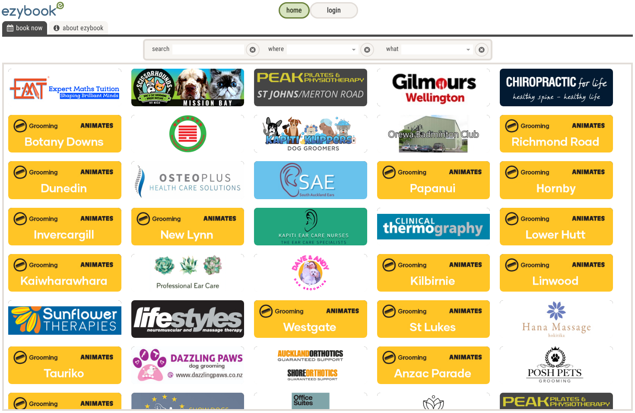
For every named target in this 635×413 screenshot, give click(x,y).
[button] (294, 10)
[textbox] (208, 49)
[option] (64, 87)
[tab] (24, 28)
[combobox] (318, 49)
